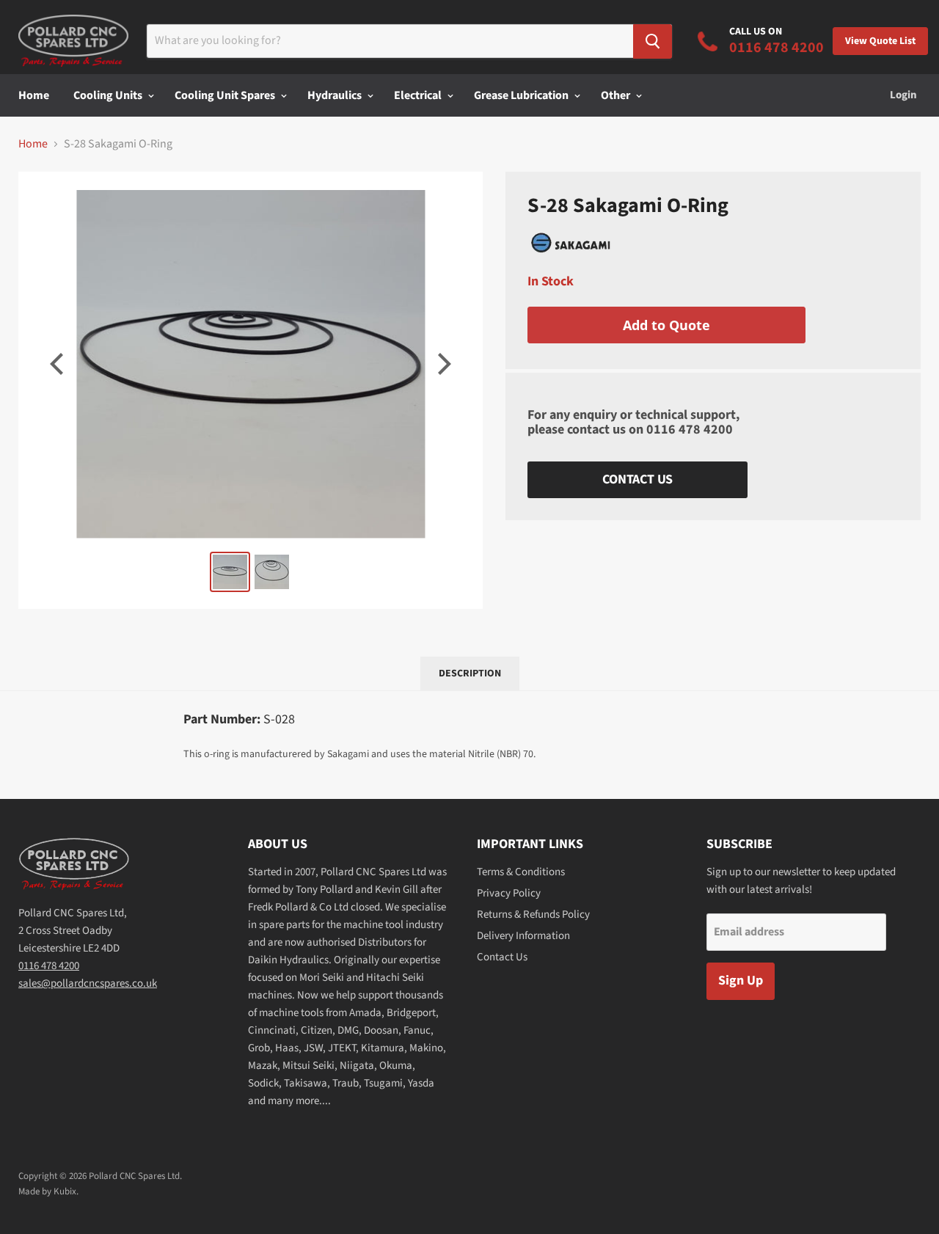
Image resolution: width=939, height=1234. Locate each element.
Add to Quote (666, 325)
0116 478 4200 (689, 429)
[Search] (652, 41)
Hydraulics (335, 95)
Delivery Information (523, 935)
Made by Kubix (47, 1191)
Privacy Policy (509, 893)
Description (470, 673)
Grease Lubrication (522, 95)
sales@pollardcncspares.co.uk (87, 983)
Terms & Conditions (521, 872)
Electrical (419, 95)
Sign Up (740, 980)
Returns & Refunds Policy (533, 914)
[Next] (442, 364)
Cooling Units (109, 95)
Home (33, 95)
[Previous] (58, 364)
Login (903, 95)
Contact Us (637, 479)
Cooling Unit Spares (226, 95)
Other (616, 95)
